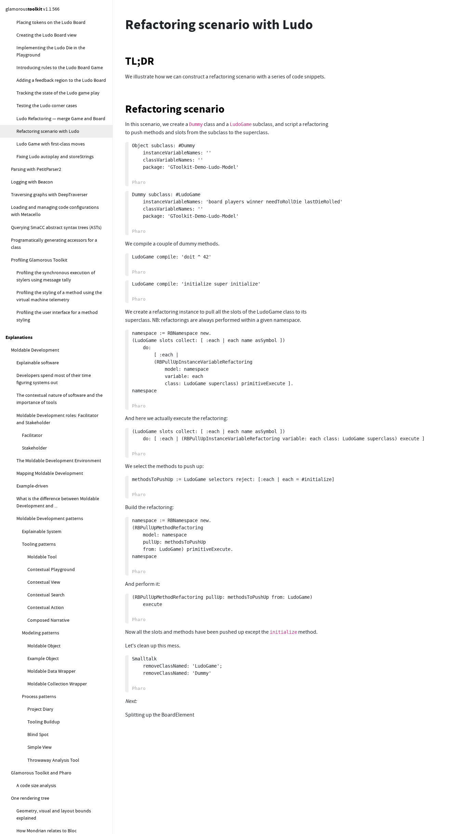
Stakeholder (34, 448)
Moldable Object (44, 646)
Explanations (18, 337)
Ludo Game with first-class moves (50, 144)
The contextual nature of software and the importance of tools (59, 399)
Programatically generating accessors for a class (54, 243)
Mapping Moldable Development (49, 473)
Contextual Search (46, 595)
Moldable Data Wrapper (51, 671)
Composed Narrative (48, 620)
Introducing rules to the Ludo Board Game (59, 67)
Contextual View (43, 582)
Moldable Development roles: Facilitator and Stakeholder (57, 419)
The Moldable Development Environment (58, 460)
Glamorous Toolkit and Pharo (41, 773)
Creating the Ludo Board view (46, 35)
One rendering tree (30, 798)
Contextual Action (45, 608)
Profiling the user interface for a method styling (57, 316)
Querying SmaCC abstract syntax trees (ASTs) (56, 227)
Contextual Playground (51, 569)
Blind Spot (38, 735)
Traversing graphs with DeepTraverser (49, 195)
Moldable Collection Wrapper (57, 684)
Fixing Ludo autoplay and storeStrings (55, 156)
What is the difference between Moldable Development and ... (57, 502)
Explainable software (37, 362)
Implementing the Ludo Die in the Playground (50, 51)
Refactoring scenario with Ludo (47, 131)
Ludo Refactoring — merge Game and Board (60, 118)
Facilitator (32, 435)
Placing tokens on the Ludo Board (50, 22)
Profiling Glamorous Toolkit (39, 260)
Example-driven (32, 486)
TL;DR (139, 61)
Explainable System (42, 531)
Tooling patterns (39, 544)
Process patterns (39, 696)
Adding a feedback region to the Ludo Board (61, 80)
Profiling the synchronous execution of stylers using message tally (55, 276)
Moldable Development (35, 350)
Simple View (39, 747)
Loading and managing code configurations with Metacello (55, 211)
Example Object (43, 658)
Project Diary (40, 709)
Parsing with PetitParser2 (36, 169)
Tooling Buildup (43, 722)
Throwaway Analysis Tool (53, 760)
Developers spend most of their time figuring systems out (53, 379)
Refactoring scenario (175, 109)
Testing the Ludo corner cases (46, 106)
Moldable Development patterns (49, 519)
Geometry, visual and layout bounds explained (53, 814)
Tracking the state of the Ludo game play (57, 93)
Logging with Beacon (32, 182)
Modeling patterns (40, 633)
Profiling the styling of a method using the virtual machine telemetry (59, 296)
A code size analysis (36, 785)
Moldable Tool (42, 557)
